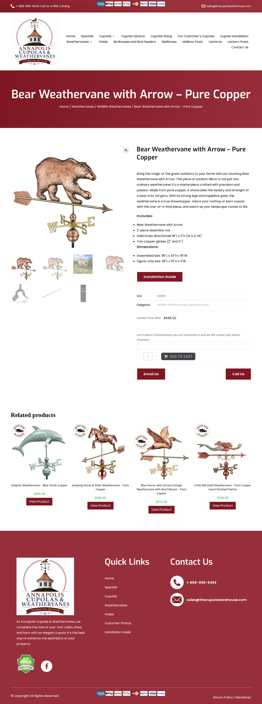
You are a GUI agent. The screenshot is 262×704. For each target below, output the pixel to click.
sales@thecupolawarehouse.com (217, 599)
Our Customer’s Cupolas (196, 36)
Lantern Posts (238, 42)
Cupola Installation (234, 36)
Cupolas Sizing (161, 36)
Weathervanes (77, 42)
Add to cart (181, 356)
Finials (103, 42)
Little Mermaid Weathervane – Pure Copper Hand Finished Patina (222, 487)
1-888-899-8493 (201, 582)
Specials (87, 36)
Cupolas (105, 36)
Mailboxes (169, 42)
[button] (126, 150)
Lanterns (215, 42)
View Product (39, 501)
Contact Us (239, 47)
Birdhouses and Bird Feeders (135, 42)
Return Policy (223, 697)
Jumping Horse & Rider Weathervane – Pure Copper (100, 487)
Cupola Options (133, 36)
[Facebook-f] (46, 666)
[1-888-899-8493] (177, 582)
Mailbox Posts (192, 42)
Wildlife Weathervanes (114, 106)
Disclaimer (243, 697)
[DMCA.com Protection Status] (25, 664)
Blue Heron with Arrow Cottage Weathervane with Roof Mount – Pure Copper (161, 489)
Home (70, 36)
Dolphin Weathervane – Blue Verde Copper (39, 485)
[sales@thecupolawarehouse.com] (177, 599)
